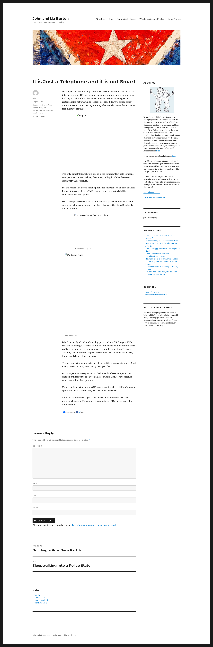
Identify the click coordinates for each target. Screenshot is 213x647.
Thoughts (42, 108)
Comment (37, 446)
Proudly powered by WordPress (63, 635)
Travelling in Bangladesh (155, 256)
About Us (100, 19)
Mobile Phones (38, 116)
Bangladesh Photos (126, 19)
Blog (110, 19)
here (158, 151)
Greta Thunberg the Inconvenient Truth (161, 241)
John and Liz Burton (51, 18)
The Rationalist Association (156, 295)
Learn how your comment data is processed (94, 525)
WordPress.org (41, 603)
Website (37, 507)
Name (36, 483)
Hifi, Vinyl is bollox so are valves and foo (161, 259)
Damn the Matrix (152, 292)
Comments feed (41, 600)
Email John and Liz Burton (154, 197)
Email (36, 495)
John (34, 98)
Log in (37, 595)
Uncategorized (39, 110)
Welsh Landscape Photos (151, 19)
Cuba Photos (174, 19)
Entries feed (40, 598)
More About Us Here (151, 192)
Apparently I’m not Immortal (157, 254)
